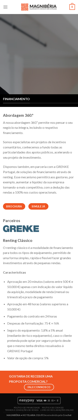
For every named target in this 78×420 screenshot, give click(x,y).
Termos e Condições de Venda (22, 410)
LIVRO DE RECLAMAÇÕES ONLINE (57, 410)
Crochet (67, 415)
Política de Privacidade (27, 408)
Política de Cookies (53, 408)
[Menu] (5, 7)
